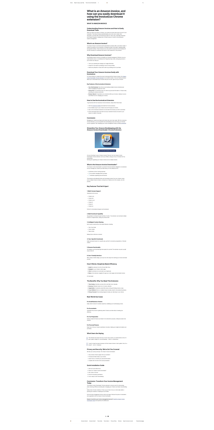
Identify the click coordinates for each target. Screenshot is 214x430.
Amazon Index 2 (84, 421)
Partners (120, 421)
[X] (105, 416)
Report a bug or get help (79, 2)
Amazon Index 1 (92, 421)
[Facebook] (108, 416)
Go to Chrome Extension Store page (107, 150)
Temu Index (99, 421)
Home (71, 2)
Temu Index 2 (106, 421)
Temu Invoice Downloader (91, 2)
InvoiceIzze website (96, 105)
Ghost (142, 421)
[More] (98, 3)
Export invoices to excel (128, 421)
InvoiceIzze (123, 123)
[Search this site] (143, 3)
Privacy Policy (114, 421)
